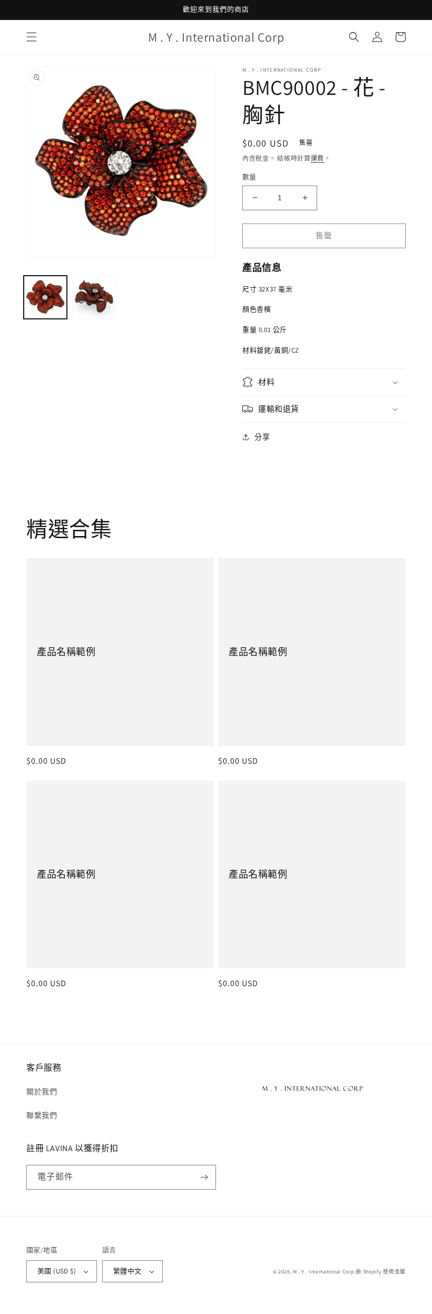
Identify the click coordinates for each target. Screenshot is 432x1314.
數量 (249, 176)
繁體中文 (127, 1271)
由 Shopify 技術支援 (381, 1271)
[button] (31, 36)
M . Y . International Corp (323, 1271)
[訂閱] (203, 1177)
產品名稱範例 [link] (66, 652)
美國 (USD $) (56, 1271)
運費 (317, 158)
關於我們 (41, 1091)
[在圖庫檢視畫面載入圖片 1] (45, 297)
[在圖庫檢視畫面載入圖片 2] (93, 297)
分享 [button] (262, 437)
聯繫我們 (41, 1115)
